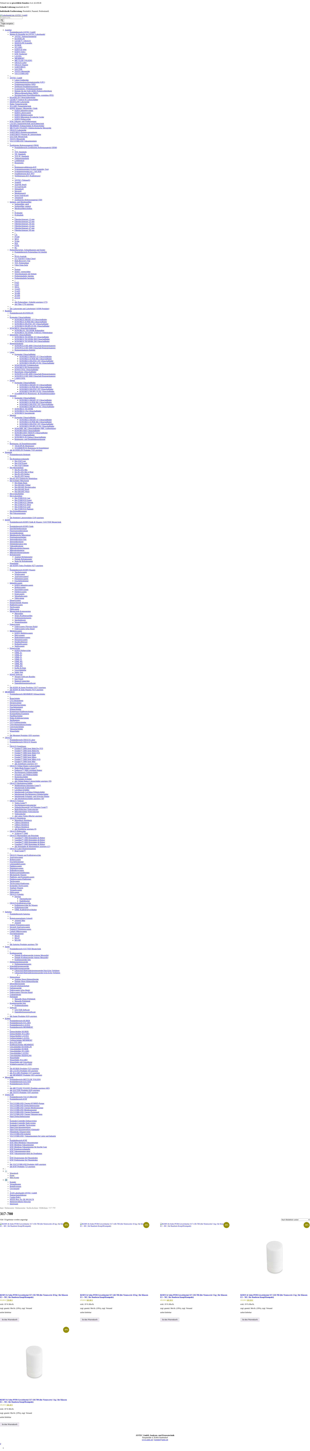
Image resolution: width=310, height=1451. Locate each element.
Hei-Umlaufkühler (17, 494)
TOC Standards (21, 152)
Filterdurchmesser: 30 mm (24, 224)
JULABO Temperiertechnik (20, 106)
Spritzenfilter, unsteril (23, 206)
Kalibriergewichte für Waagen (26, 905)
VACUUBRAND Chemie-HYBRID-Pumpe (27, 1103)
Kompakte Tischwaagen (19, 886)
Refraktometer (15, 555)
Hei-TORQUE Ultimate (24, 502)
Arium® (18, 923)
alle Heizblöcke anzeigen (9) (25, 829)
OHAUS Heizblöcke (18, 818)
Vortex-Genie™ (21, 803)
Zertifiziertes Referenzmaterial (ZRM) (24, 145)
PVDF (17, 237)
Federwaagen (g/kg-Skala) (25, 629)
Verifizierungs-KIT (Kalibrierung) (27, 176)
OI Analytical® (20, 187)
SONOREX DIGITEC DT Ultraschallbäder (31, 324)
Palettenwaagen (21, 592)
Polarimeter (14, 563)
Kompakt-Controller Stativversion (23, 1123)
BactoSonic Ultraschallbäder (25, 372)
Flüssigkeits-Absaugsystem (20, 1132)
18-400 (17, 293)
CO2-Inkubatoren (16, 701)
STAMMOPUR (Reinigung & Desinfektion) (32, 448)
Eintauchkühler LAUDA (19, 1036)
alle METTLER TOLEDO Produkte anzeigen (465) (30, 1088)
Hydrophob (19, 215)
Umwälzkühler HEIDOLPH (20, 1055)
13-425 (17, 289)
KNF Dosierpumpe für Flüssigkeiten (24, 1158)
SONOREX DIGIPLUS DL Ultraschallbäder (32, 326)
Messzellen (19, 613)
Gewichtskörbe (20, 670)
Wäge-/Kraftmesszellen (23, 616)
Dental (12, 380)
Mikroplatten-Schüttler (23, 779)
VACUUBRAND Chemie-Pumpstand (24, 1112)
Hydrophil (18, 213)
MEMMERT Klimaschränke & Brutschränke (27, 126)
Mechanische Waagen (18, 875)
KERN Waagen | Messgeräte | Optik (23, 108)
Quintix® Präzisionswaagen (20, 929)
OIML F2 (18, 659)
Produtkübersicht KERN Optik (21, 526)
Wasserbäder (14, 731)
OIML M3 (19, 666)
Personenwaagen (21, 640)
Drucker (18, 897)
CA (16, 235)
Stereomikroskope (16, 542)
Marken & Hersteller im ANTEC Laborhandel (27, 34)
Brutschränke (15, 698)
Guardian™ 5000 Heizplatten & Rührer (30, 840)
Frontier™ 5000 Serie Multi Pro (27, 751)
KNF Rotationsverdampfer (20, 1149)
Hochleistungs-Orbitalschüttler (26, 772)
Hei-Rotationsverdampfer (19, 459)
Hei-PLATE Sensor (22, 476)
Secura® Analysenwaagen (20, 927)
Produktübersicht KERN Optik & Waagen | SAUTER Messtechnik (35, 522)
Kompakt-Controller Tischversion (22, 1125)
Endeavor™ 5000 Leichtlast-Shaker (28, 770)
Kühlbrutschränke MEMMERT (22, 1045)
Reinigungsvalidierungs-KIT (25, 167)
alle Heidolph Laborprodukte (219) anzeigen (27, 518)
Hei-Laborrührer (16, 496)
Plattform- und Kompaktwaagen (22, 877)
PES (16, 243)
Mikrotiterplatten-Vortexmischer (27, 812)
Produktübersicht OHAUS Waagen (23, 742)
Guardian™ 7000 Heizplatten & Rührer (30, 838)
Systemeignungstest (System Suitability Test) (32, 169)
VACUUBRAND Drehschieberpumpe (24, 1106)
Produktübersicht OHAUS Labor (22, 740)
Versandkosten (15, 1184)
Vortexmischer (20, 814)
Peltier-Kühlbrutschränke (19, 718)
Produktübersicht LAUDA (20, 1025)
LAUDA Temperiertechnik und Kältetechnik (27, 124)
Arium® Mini (20, 920)
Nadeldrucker (24, 901)
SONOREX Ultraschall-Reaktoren (23, 328)
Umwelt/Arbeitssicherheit (19, 986)
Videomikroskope (16, 546)
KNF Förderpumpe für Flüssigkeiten (24, 1160)
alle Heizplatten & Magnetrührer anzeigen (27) (32, 846)
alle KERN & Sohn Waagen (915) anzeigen (26, 690)
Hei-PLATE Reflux (22, 474)
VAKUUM (9, 1095)
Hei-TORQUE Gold (22, 507)
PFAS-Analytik (20, 256)
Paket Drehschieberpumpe (20, 1116)
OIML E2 (18, 655)
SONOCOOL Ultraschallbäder (26, 370)
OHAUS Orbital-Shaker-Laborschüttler (25, 766)
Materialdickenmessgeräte (19, 968)
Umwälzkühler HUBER (19, 1049)
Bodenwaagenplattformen (19, 873)
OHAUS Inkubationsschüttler (21, 783)
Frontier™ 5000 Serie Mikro (25, 757)
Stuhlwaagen (19, 646)
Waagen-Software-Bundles (25, 677)
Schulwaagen (20, 574)
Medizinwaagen (16, 631)
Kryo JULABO (16, 1042)
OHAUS (8, 738)
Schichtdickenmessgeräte (19, 966)
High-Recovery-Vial (22, 261)
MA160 (18, 940)
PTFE (17, 245)
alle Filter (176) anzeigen (24, 304)
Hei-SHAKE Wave (22, 492)
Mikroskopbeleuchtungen (19, 548)
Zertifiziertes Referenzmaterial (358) (28, 200)
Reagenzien (19, 163)
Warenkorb (14, 1173)
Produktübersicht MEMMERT (21, 1027)
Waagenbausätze (21, 622)
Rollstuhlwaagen (21, 644)
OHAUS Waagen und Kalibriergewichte (25, 855)
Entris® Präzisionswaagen (20, 925)
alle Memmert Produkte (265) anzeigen (24, 735)
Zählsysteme (19, 598)
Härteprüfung (15, 977)
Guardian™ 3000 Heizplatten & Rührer (30, 842)
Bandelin (8, 311)
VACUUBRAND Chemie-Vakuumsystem (26, 1114)
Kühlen (8, 1018)
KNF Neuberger (21, 54)
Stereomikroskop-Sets (18, 539)
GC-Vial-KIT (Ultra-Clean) (25, 259)
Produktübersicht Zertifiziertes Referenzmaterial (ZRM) (36, 147)
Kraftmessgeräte (16, 953)
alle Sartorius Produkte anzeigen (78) (24, 944)
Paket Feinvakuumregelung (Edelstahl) (24, 1130)
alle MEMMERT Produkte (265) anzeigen (26, 1075)
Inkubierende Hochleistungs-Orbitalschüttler (31, 794)
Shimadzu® (19, 189)
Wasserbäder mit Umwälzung (21, 1062)
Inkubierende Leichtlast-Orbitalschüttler (30, 792)
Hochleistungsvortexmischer (25, 805)
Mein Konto (14, 1178)
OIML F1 (18, 657)
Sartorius (8, 912)
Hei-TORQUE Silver (23, 505)
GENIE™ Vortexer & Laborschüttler (24, 100)
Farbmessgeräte (16, 988)
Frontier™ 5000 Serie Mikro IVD (27, 759)
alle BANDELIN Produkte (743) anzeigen (26, 450)
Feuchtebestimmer (21, 581)
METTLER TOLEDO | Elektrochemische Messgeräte (30, 128)
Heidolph (8, 452)
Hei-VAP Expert (21, 463)
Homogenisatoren (16, 343)
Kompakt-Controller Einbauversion (23, 1121)
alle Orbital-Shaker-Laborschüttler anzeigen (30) (33, 781)
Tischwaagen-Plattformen (19, 883)
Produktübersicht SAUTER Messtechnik (25, 949)
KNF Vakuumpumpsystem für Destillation (26, 1153)
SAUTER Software (22, 1010)
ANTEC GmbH (16, 78)
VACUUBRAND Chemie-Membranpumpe (26, 1108)
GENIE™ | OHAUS (23, 41)
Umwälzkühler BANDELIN (21, 1047)
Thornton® (19, 198)
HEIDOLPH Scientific (23, 43)
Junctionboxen (20, 620)
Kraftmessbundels (21, 1005)
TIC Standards (20, 154)
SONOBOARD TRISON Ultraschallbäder (31, 433)
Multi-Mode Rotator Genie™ (26, 768)
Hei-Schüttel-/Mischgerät (19, 481)
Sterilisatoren (15, 720)
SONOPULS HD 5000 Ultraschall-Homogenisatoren (35, 348)
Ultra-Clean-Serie (21, 265)
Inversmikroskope (16, 533)
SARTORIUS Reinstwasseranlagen (23, 132)
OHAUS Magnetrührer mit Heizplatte (24, 836)
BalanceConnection (22, 681)
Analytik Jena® (21, 185)
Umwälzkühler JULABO (19, 1051)
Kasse (12, 1175)
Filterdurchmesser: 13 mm (24, 219)
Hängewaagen (15, 600)
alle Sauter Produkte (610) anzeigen (23, 1016)
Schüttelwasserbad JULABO (21, 1064)
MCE (17, 239)
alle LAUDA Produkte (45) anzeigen (24, 1071)
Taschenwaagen (21, 572)
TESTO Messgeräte (22, 71)
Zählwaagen (14, 609)
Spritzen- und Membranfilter (20, 202)
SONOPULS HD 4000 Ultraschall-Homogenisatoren (35, 346)
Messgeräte (9, 1077)
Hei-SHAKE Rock (22, 489)
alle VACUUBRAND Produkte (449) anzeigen (28, 1164)
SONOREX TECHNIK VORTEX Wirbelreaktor (34, 333)
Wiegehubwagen (21, 596)
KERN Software (16, 674)
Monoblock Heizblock (23, 820)
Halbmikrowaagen (17, 870)
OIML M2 (19, 664)
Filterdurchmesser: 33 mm (24, 226)
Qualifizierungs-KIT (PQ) (24, 174)
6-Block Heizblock (22, 827)
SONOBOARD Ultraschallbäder (27, 431)
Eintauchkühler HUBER (19, 1032)
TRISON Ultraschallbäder (25, 435)
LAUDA (18, 56)
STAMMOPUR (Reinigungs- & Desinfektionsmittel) (35, 394)
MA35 (17, 936)
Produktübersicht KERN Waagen (22, 570)
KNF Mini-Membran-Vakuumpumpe (24, 1143)
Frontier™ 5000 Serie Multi (25, 755)
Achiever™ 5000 (21, 833)
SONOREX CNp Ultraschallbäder (28, 411)
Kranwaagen (19, 594)
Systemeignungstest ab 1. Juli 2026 (28, 171)
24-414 (17, 298)
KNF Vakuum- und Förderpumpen (23, 121)
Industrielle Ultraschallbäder (20, 335)
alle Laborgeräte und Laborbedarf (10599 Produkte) (29, 309)
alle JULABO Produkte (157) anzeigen (25, 1073)
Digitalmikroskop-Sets (18, 544)
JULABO (18, 47)
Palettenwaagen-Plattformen (20, 879)
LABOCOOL (20, 378)
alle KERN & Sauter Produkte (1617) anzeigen (28, 687)
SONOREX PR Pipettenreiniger (27, 367)
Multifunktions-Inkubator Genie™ (28, 785)
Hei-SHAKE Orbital (22, 485)
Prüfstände (14, 997)
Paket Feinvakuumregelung (20, 1127)
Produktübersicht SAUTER (20, 1082)
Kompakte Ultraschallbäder (20, 317)
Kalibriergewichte (21, 907)
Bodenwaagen (20, 587)
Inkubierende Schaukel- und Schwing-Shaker (32, 796)
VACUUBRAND (21, 73)
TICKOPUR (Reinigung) (24, 446)
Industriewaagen (16, 583)
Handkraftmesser (21, 642)
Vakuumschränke (16, 729)
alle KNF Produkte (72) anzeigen (22, 1167)
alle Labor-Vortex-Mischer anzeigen (28, 816)
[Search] (2, 20)
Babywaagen (20, 635)
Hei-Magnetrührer (16, 468)
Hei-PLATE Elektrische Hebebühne (23, 478)
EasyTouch (19, 679)
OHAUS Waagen (21, 65)
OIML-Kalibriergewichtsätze (26, 910)
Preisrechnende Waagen (19, 603)
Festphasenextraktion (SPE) (25, 84)
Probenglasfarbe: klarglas (24, 276)
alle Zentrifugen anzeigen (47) (26, 764)
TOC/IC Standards (22, 156)
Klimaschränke (15, 709)
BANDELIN (20, 39)
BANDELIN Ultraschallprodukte (22, 97)
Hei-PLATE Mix (21, 470)
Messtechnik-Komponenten (20, 611)
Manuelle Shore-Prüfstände (25, 999)
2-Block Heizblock (22, 822)
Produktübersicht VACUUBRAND (23, 1097)
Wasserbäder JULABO (18, 1060)
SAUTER (18, 69)
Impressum (14, 1204)
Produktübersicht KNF (18, 1099)
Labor (12, 352)
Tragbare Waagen (16, 888)
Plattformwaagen (16, 605)
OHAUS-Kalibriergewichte (20, 903)
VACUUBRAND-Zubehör (20, 1134)
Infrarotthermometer (17, 984)
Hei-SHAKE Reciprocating (25, 487)
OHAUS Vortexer (17, 801)
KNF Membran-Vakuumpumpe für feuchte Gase (28, 1147)
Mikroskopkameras (17, 550)
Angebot (8, 30)
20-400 (17, 296)
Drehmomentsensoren (23, 618)
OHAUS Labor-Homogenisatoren (23, 849)
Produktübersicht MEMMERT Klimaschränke (27, 694)
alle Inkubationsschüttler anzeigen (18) (29, 799)
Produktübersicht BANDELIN (21, 313)
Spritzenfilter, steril (22, 204)
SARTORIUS (20, 67)
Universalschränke (17, 727)
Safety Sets (19, 672)
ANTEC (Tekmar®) (22, 180)
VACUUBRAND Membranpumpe (23, 1110)
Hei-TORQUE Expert (23, 500)
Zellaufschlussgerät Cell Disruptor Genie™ (31, 807)
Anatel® (18, 182)
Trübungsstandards (22, 158)
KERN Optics (20, 52)
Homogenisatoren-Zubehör (25, 350)
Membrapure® (20, 193)
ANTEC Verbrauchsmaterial (25, 36)
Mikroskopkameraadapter (19, 552)
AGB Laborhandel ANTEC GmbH (23, 1193)
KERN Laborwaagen (23, 113)
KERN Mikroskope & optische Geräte (29, 117)
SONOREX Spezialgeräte (25, 413)
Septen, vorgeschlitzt (22, 272)
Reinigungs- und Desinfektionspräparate (30, 439)
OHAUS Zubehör (17, 894)
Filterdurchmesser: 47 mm (24, 228)
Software (13, 1008)
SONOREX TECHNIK (24, 409)
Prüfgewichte (15, 648)
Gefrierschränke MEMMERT (21, 1040)
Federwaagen (15, 624)
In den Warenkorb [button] (9, 1320)
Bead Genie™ (20, 851)
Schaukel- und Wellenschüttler (26, 775)
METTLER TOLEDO (23, 60)
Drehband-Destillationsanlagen (26, 87)
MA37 (17, 938)
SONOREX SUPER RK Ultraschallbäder (31, 322)
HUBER (18, 45)
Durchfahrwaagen (21, 590)
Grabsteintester (15, 995)
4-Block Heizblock (22, 825)
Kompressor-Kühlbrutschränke (21, 711)
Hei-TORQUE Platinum (24, 509)
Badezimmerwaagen (22, 637)
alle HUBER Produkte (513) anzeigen (24, 1069)
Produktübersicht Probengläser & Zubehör (31, 252)
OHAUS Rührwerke (18, 831)
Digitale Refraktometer (23, 559)
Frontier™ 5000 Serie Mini (25, 762)
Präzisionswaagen (21, 579)
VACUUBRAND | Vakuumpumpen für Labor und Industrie (33, 1136)
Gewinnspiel (14, 1189)
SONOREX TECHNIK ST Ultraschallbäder (32, 337)
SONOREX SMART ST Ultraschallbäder (31, 320)
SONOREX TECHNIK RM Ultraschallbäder (32, 339)
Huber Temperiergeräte (18, 104)
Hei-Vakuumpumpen (18, 513)
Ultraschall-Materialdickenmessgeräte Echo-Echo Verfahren (37, 973)
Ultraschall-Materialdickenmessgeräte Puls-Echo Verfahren (37, 971)
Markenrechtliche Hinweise (20, 1202)
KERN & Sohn (20, 50)
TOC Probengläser (22, 263)
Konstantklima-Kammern (19, 714)
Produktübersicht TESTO (19, 1084)
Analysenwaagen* (22, 576)
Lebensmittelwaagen (17, 864)
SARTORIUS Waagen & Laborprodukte (25, 134)
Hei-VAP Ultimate (22, 465)
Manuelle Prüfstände (22, 1001)
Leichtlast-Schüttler (22, 790)
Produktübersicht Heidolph (20, 455)
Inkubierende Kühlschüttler (25, 788)
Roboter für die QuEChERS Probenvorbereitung (33, 91)
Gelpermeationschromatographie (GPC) (30, 82)
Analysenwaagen (16, 857)
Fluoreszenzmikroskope (19, 531)
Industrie (13, 396)
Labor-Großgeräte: (22, 80)
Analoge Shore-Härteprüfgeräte (27, 979)
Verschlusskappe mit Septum (25, 274)
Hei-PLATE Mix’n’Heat (24, 472)
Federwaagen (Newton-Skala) (26, 627)
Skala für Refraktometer (24, 561)
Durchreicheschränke (18, 705)
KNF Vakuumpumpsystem (20, 1151)
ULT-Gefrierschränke (18, 722)
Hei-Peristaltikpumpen (18, 511)
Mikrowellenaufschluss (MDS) (26, 93)
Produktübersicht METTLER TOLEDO (25, 1079)
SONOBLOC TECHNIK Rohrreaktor (29, 330)
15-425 (17, 291)
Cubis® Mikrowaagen (18, 931)
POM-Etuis (43, 1208)
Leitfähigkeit (19, 161)
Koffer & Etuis (20, 668)
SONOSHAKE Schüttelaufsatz (27, 365)
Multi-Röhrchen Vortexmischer (26, 809)
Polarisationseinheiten (18, 537)
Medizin (13, 415)
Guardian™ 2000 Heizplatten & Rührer (30, 844)
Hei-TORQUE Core (22, 498)
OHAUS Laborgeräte (18, 130)
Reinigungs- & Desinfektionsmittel (23, 444)
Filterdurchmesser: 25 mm (24, 222)
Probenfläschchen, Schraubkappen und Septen (27, 250)
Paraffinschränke (16, 716)
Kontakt (13, 1182)
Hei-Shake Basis (21, 483)
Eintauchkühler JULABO (19, 1034)
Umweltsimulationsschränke (20, 725)
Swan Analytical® (22, 195)
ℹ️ (6, 1180)
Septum (17, 269)
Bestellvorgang (15, 1186)
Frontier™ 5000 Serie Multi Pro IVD (29, 748)
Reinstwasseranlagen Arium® (21, 918)
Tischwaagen (15, 607)
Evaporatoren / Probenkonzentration (28, 89)
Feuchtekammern (16, 707)
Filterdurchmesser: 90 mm (24, 230)
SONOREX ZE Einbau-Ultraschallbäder (30, 437)
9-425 (17, 285)
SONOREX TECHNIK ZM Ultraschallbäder (32, 341)
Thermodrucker (25, 899)
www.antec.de (147, 1440)
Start (1, 1208)
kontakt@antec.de (161, 1440)
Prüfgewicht (9, 1208)
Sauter (7, 947)
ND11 (17, 287)
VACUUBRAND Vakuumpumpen (23, 141)
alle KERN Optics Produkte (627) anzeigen (26, 566)
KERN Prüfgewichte (23, 119)
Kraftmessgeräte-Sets (23, 960)
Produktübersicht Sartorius (20, 914)
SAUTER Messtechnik (18, 137)
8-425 (17, 282)
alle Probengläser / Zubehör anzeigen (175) (31, 302)
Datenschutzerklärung (18, 1195)
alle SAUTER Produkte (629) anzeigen (25, 1090)
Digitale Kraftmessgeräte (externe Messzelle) (32, 955)
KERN (7, 520)
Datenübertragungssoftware (25, 683)
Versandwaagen (16, 890)
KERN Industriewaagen (24, 110)
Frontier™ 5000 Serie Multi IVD (27, 753)
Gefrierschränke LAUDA (19, 1038)
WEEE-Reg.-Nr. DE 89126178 (22, 1199)
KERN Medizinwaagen (24, 115)
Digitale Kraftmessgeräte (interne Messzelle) (31, 957)
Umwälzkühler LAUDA (19, 1053)
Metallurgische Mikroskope (20, 535)
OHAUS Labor (21, 63)
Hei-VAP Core (20, 461)
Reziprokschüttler (21, 777)
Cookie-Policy (15, 1197)
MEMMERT (19, 58)
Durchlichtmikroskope (18, 529)
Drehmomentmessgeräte (19, 962)
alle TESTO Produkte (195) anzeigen (24, 1092)
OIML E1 (18, 653)
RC (16, 248)
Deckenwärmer (15, 703)
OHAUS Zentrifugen (18, 746)
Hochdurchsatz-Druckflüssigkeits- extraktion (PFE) (34, 95)
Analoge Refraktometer (23, 557)
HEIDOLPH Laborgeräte (19, 102)
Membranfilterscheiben (23, 208)
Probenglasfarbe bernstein (24, 278)
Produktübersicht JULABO (20, 1023)
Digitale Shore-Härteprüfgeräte (26, 981)
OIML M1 (19, 661)
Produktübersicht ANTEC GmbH (22, 32)
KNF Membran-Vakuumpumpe (22, 1145)
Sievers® (18, 191)
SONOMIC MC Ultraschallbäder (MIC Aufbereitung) (35, 428)
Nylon (17, 241)
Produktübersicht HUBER (20, 1021)
